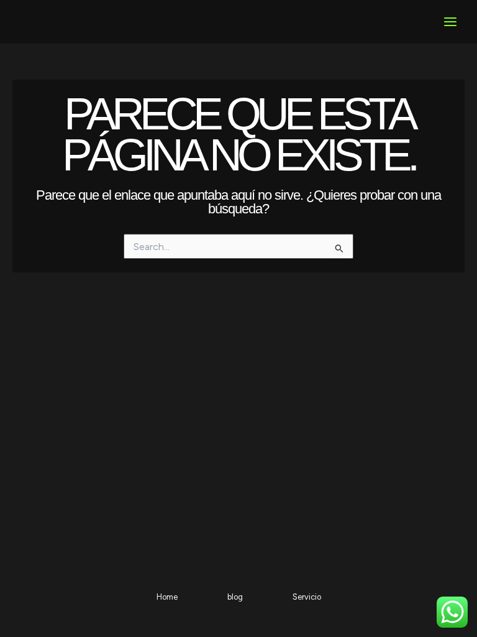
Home (167, 597)
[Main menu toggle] (450, 21)
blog (235, 597)
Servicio (307, 597)
